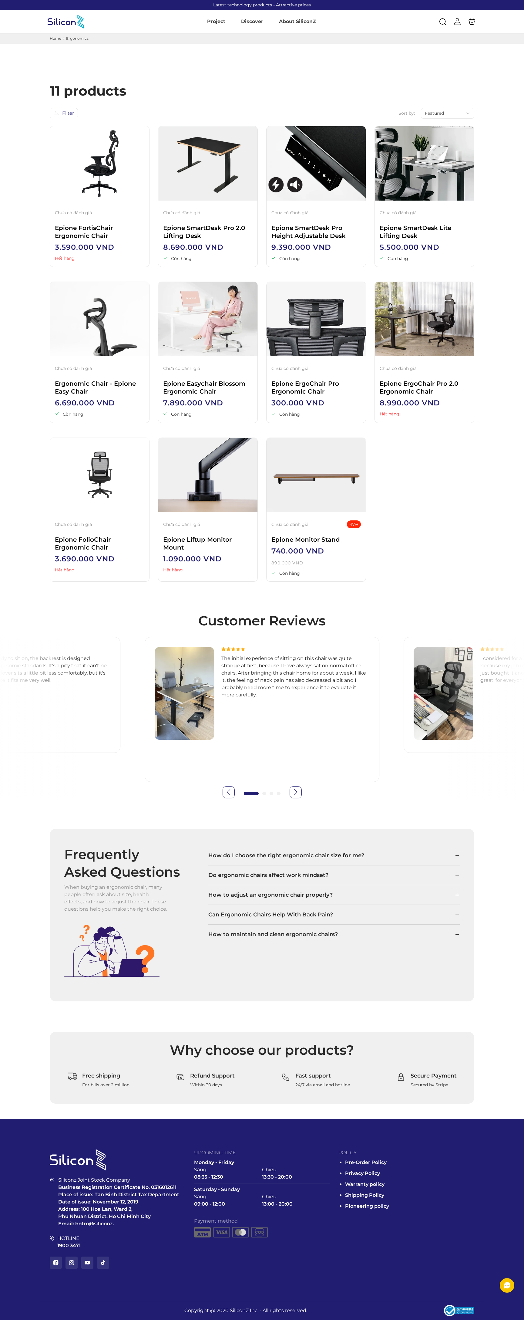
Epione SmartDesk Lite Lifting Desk (415, 231)
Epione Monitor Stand (305, 539)
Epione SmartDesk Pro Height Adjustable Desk (308, 231)
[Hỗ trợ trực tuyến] (507, 1285)
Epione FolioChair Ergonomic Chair (83, 543)
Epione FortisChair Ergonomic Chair (84, 231)
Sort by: (406, 113)
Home (55, 38)
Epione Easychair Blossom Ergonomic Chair (204, 387)
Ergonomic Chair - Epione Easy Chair (95, 387)
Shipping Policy (364, 1195)
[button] (442, 21)
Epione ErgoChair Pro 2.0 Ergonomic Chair (419, 387)
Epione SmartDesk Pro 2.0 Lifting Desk (204, 231)
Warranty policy (365, 1184)
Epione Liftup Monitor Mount (197, 543)
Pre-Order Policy (366, 1162)
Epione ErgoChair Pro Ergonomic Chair (305, 387)
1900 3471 (69, 1245)
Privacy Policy (362, 1173)
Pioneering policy (367, 1206)
